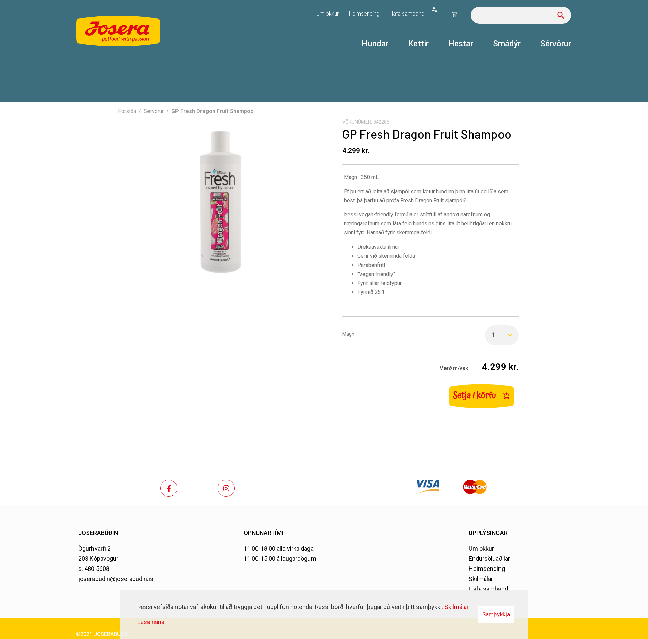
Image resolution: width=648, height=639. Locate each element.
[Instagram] (226, 488)
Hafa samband (488, 588)
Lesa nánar (151, 622)
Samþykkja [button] (496, 614)
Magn (348, 334)
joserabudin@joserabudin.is (115, 578)
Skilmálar (481, 578)
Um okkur (481, 548)
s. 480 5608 (93, 568)
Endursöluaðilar (489, 558)
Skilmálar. (457, 606)
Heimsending (487, 568)
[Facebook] (168, 488)
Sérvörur (154, 111)
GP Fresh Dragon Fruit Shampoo (212, 111)
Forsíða (127, 111)
